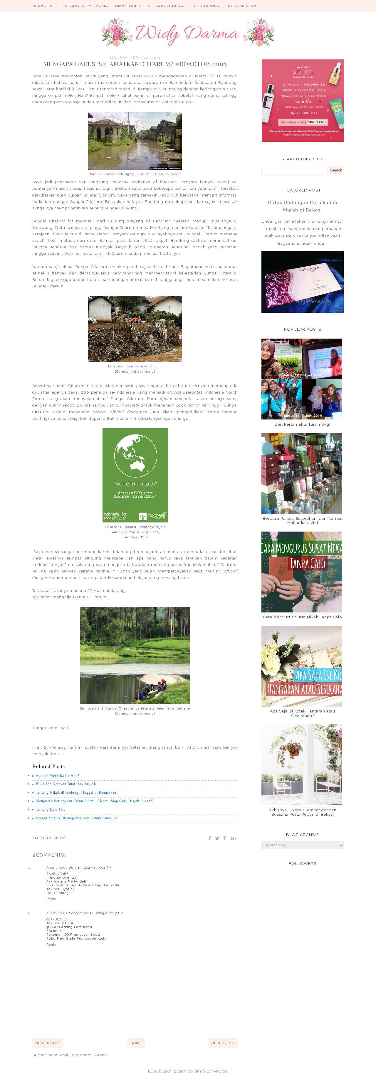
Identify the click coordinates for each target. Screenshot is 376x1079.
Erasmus (54, 931)
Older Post (223, 1043)
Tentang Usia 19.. (50, 809)
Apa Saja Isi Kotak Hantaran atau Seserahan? (302, 713)
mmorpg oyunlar (61, 878)
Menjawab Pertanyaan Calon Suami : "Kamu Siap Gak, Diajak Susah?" (95, 801)
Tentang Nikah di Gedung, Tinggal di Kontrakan (76, 792)
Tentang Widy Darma (84, 6)
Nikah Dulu (127, 6)
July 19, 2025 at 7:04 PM (90, 868)
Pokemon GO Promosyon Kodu (73, 935)
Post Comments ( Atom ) (84, 1055)
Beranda (42, 6)
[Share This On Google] (234, 838)
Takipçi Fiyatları (60, 889)
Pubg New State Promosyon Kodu (76, 938)
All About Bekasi (167, 6)
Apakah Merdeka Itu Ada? (57, 776)
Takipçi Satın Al (60, 923)
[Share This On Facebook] (210, 838)
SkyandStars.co (211, 1071)
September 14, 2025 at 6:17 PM (96, 913)
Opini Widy (53, 838)
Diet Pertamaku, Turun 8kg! (302, 424)
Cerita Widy (207, 6)
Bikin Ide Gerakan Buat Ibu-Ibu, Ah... (68, 784)
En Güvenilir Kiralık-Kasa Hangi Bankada (82, 885)
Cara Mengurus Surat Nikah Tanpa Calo (302, 617)
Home (136, 1043)
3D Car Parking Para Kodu (69, 927)
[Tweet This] (217, 838)
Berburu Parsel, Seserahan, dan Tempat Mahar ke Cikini (303, 520)
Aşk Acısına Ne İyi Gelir (67, 881)
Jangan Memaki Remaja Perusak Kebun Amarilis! (77, 818)
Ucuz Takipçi (58, 893)
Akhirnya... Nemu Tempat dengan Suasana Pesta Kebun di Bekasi (303, 812)
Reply (51, 899)
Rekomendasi (243, 6)
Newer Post (48, 1043)
